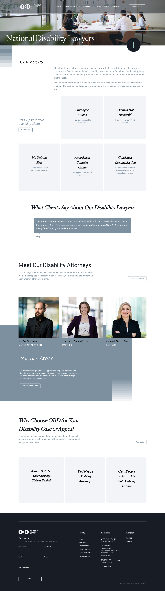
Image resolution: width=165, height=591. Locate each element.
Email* (20, 557)
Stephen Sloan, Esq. (28, 340)
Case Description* (24, 567)
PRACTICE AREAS (71, 7)
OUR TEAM (58, 7)
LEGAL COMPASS (103, 7)
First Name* (22, 547)
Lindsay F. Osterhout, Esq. (75, 340)
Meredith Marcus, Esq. (117, 340)
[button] (21, 231)
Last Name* (47, 547)
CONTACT (115, 7)
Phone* (46, 557)
